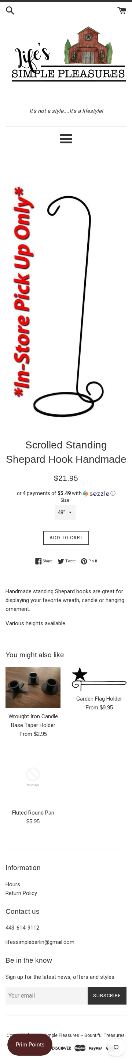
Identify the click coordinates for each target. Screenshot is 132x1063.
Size (64, 500)
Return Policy (21, 893)
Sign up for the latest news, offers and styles (60, 977)
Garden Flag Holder (99, 698)
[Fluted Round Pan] (33, 777)
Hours (13, 884)
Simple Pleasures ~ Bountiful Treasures (84, 1035)
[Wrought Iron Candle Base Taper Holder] (33, 688)
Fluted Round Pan (33, 812)
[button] (66, 493)
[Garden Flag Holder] (99, 679)
